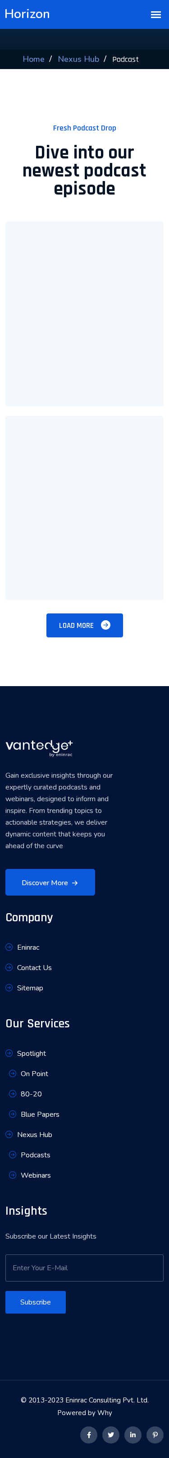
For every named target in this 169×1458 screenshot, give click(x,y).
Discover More (45, 883)
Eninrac (28, 947)
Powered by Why (84, 1412)
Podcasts (35, 1155)
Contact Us (34, 968)
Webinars (36, 1175)
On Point (34, 1074)
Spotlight (31, 1054)
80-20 (31, 1094)
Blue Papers (40, 1114)
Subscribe (35, 1302)
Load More (77, 626)
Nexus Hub (78, 59)
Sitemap (30, 988)
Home (34, 59)
